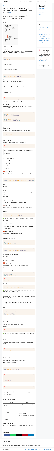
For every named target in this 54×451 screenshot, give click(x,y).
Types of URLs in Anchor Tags (10, 28)
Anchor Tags (7, 26)
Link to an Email (7, 40)
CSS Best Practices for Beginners (44, 44)
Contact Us (32, 449)
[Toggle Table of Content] (17, 25)
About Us (28, 449)
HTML (7, 5)
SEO (39, 18)
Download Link (7, 39)
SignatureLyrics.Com (42, 60)
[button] (49, 1)
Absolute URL (8, 29)
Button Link (7, 41)
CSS (39, 10)
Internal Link (7, 31)
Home (21, 1)
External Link (7, 32)
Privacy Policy (41, 449)
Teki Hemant (6, 1)
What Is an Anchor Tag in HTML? (10, 27)
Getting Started (41, 12)
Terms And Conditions (47, 449)
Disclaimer (36, 449)
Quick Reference (8, 42)
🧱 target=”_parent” (9, 36)
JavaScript (40, 16)
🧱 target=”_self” (9, 35)
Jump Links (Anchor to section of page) (11, 38)
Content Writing (41, 8)
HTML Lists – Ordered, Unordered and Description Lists (12, 429)
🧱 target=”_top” (9, 37)
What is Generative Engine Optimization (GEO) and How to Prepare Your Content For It (44, 29)
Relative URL (8, 30)
